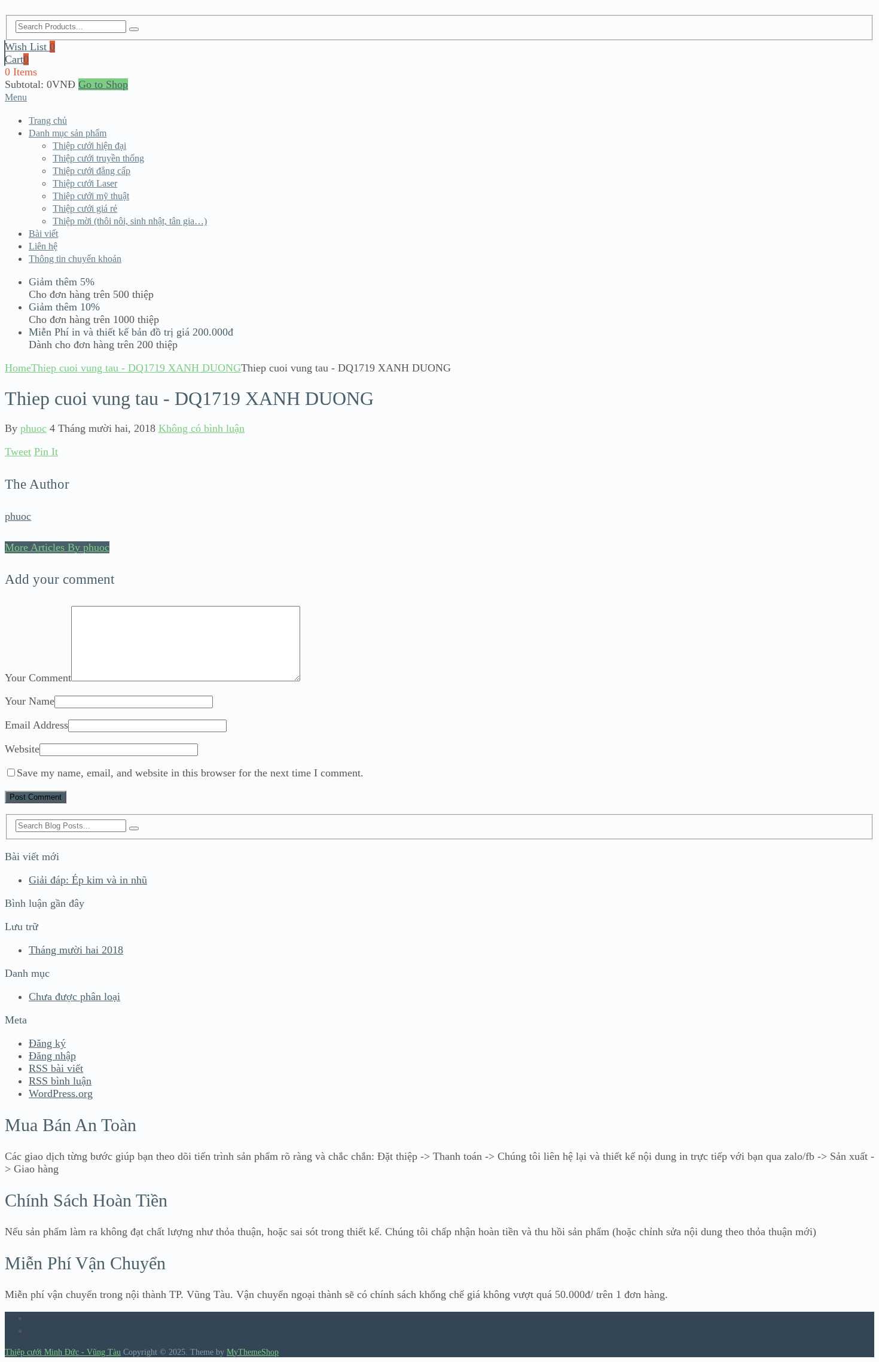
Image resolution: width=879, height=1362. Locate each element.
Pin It (46, 452)
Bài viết (43, 233)
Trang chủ (48, 120)
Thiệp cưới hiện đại (89, 146)
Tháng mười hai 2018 (76, 950)
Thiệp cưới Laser (85, 183)
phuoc (33, 428)
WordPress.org (61, 1093)
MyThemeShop (253, 1352)
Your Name (29, 701)
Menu (16, 97)
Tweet (18, 452)
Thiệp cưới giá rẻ (85, 208)
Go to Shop (103, 84)
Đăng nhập (52, 1056)
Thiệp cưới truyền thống (98, 158)
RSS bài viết (56, 1068)
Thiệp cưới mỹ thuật (91, 196)
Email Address (36, 725)
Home (18, 368)
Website (22, 749)
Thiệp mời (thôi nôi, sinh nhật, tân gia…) (130, 221)
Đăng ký (47, 1043)
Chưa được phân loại (74, 997)
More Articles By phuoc (57, 547)
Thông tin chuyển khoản (75, 259)
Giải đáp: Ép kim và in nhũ (88, 880)
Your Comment (38, 678)
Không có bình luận (201, 428)
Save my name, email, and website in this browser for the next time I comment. (190, 773)
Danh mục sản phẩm (67, 133)
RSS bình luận (60, 1081)
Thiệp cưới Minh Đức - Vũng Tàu (63, 1352)
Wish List (30, 47)
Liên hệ (43, 246)
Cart (17, 59)
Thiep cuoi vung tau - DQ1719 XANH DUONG (136, 368)
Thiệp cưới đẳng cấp (91, 171)
